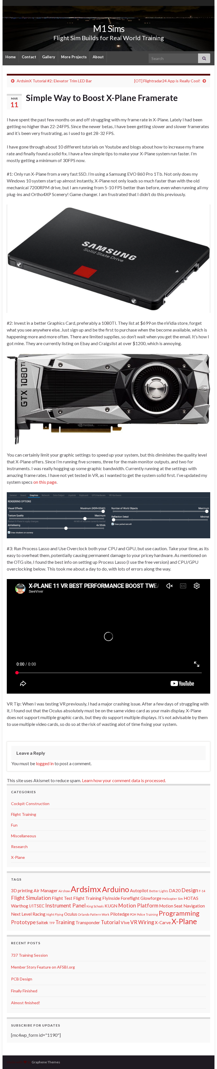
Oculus (70, 914)
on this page (45, 482)
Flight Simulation (31, 898)
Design (189, 890)
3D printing (22, 890)
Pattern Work (99, 914)
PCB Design (21, 978)
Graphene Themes (46, 1062)
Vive (125, 922)
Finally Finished (24, 990)
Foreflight (130, 898)
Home (10, 57)
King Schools (95, 906)
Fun (14, 825)
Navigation (194, 905)
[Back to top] (204, 1056)
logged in (45, 763)
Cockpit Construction (30, 803)
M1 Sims (108, 28)
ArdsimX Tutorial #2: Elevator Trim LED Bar (54, 80)
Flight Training (23, 814)
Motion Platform (138, 905)
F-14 (202, 891)
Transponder (87, 922)
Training (65, 922)
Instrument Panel (65, 905)
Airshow (64, 891)
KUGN (111, 905)
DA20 (175, 890)
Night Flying (54, 914)
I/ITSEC (36, 905)
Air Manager (46, 890)
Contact (29, 57)
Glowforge (150, 898)
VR (133, 922)
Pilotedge (119, 914)
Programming (179, 913)
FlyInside (111, 898)
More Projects (74, 57)
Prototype (23, 922)
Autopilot (139, 890)
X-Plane (18, 857)
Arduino (115, 889)
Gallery (48, 57)
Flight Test (62, 898)
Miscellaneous (23, 835)
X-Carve (163, 922)
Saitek (42, 922)
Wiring (146, 922)
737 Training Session (29, 955)
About (98, 57)
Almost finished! (25, 1002)
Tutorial (110, 922)
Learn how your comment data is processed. (124, 780)
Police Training (147, 914)
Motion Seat (171, 905)
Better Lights (158, 891)
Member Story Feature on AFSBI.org (43, 967)
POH (133, 914)
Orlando (83, 914)
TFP (52, 923)
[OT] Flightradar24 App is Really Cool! (167, 80)
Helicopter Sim (172, 898)
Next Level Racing (28, 914)
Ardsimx (86, 889)
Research (19, 846)
